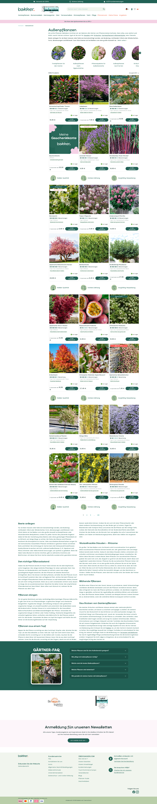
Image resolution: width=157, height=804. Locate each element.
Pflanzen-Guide (83, 778)
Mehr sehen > (122, 40)
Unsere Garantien (84, 761)
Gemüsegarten (49, 15)
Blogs (80, 776)
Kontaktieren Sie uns (55, 761)
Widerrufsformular (54, 770)
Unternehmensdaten (55, 773)
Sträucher (97, 35)
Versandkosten (83, 773)
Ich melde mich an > (78, 740)
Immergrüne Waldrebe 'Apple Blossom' (92, 375)
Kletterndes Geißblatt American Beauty (62, 484)
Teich (88, 15)
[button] (63, 9)
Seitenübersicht (23, 766)
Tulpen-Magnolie (85, 216)
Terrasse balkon (66, 15)
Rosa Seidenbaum (116, 106)
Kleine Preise (113, 15)
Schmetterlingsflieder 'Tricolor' (59, 106)
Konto (50, 764)
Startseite (20, 25)
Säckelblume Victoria (117, 436)
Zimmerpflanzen (79, 15)
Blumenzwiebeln (36, 15)
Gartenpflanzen (23, 15)
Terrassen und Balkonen (128, 632)
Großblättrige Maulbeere (118, 264)
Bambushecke (84, 264)
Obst (57, 15)
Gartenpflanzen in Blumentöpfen (113, 35)
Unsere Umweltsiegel (85, 764)
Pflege (94, 15)
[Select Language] (127, 10)
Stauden (87, 35)
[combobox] (86, 9)
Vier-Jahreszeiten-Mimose (88, 484)
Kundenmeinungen (84, 767)
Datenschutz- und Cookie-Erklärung (60, 776)
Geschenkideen (83, 781)
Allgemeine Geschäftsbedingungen (60, 767)
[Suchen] (104, 9)
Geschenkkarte (54, 156)
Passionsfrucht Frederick (87, 325)
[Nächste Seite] (103, 515)
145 (98, 515)
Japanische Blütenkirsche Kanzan (60, 264)
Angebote (122, 15)
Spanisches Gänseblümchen (119, 375)
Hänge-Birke (83, 436)
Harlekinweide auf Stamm (58, 436)
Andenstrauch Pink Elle (117, 216)
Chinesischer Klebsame (117, 325)
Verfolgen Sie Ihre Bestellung (124, 761)
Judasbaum (83, 106)
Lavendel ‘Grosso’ (85, 156)
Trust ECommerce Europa (87, 770)
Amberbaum (53, 375)
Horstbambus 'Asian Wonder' (119, 156)
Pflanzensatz (102, 15)
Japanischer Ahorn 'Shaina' (58, 325)
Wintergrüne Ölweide (117, 484)
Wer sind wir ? (83, 759)
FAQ (49, 759)
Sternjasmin (53, 216)
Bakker (108, 628)
